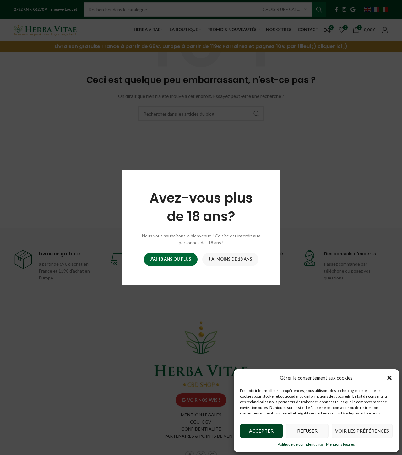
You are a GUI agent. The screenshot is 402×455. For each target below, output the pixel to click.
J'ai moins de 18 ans (230, 259)
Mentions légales (340, 444)
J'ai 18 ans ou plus (170, 259)
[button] (389, 378)
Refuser (307, 431)
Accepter (261, 431)
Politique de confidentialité (300, 444)
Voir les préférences (362, 431)
